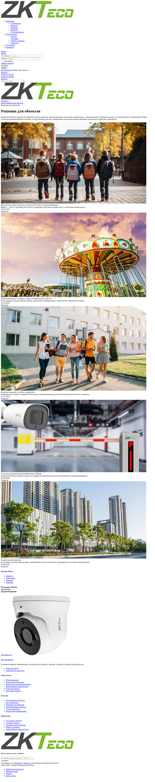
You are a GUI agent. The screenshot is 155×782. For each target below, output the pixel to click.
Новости (14, 26)
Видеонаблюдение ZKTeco (12, 103)
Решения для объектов (15, 705)
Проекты (14, 30)
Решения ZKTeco (7, 571)
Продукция (10, 578)
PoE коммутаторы (13, 691)
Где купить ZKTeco (14, 721)
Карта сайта (11, 776)
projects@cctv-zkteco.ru (15, 671)
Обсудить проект (7, 660)
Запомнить (8, 61)
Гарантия (14, 43)
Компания (10, 21)
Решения (14, 28)
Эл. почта (5, 56)
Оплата (14, 36)
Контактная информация (16, 711)
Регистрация (6, 70)
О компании (16, 23)
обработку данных (21, 763)
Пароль (4, 58)
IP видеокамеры (12, 680)
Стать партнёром (13, 709)
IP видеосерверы (12, 689)
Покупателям (11, 34)
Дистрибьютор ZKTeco (15, 700)
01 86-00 (7, 74)
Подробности (6, 655)
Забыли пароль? (7, 63)
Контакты (10, 47)
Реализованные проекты (16, 707)
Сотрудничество (17, 32)
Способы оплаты (13, 723)
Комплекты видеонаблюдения (18, 684)
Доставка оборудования (15, 725)
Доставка (14, 39)
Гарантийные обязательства (17, 729)
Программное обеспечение (17, 687)
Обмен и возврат (18, 41)
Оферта (9, 774)
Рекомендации (12, 771)
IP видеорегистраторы (15, 682)
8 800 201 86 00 (12, 668)
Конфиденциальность (15, 769)
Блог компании (12, 703)
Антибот (4, 65)
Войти (4, 68)
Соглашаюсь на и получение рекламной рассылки (29, 763)
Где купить (10, 45)
